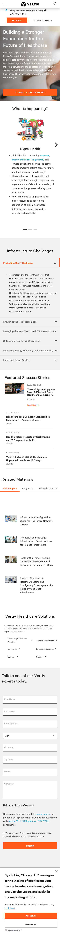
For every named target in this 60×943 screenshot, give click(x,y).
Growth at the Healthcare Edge (19, 321)
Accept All (31, 915)
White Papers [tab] (9, 488)
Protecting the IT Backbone (18, 262)
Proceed (17, 20)
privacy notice (43, 813)
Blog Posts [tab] (28, 488)
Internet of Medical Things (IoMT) (28, 159)
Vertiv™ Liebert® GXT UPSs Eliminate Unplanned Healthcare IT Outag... (26, 458)
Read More (31, 405)
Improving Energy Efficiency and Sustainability (28, 350)
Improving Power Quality (16, 360)
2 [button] (30, 229)
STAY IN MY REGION (43, 20)
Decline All (30, 924)
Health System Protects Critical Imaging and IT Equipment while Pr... (28, 438)
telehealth (44, 155)
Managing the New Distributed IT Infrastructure (28, 331)
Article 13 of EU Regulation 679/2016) (28, 821)
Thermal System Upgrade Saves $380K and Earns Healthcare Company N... (41, 391)
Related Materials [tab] (48, 488)
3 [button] (35, 229)
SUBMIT (30, 845)
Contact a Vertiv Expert (30, 92)
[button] (18, 640)
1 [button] (25, 229)
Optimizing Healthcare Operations (21, 340)
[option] (30, 166)
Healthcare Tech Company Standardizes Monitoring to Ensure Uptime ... (28, 418)
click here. (10, 908)
